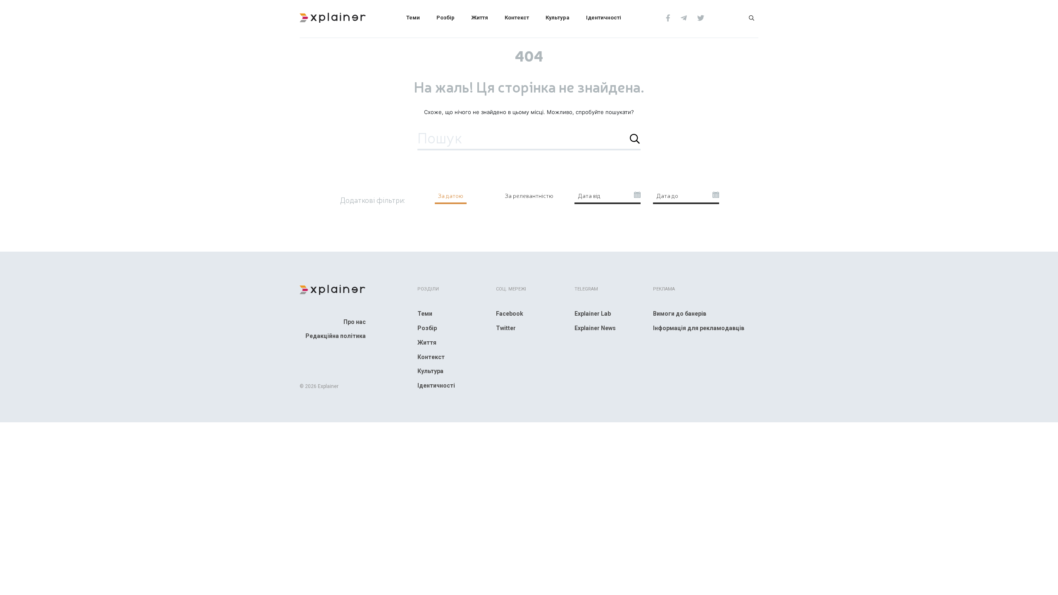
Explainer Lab (592, 313)
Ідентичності (603, 17)
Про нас (354, 322)
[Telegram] (684, 17)
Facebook (509, 313)
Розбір (445, 17)
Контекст (517, 17)
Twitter (506, 328)
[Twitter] (700, 17)
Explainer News (595, 328)
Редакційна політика (335, 336)
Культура (558, 17)
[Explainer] (333, 17)
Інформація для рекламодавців (698, 328)
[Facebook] (668, 17)
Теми (413, 17)
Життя (479, 17)
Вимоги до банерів (679, 313)
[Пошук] (751, 17)
